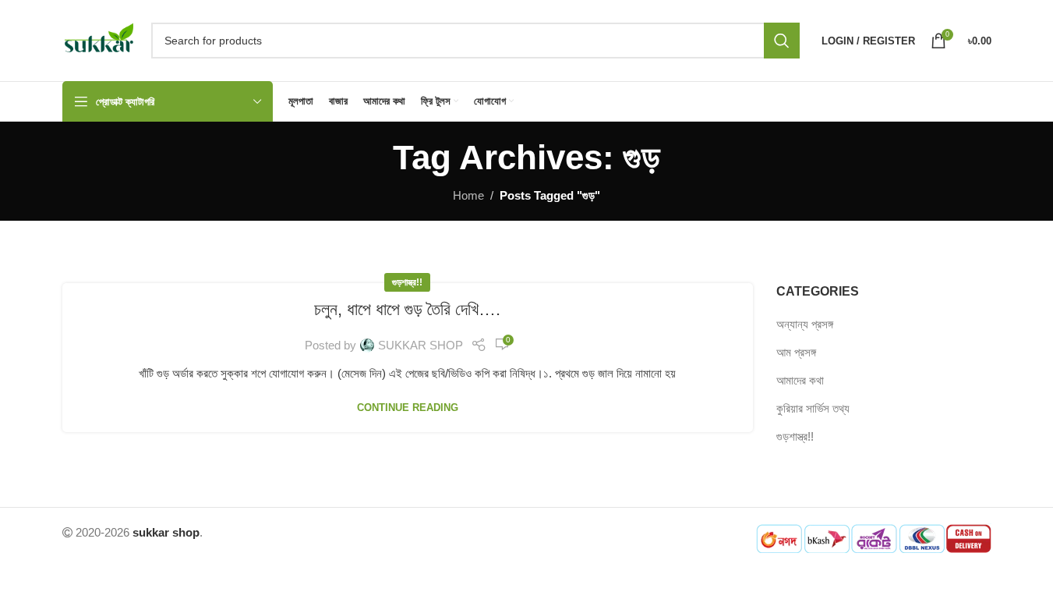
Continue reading (407, 407)
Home (468, 195)
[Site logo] (99, 39)
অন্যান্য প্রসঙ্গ (804, 324)
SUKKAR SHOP (420, 345)
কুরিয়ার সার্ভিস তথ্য (813, 408)
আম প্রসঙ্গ (796, 352)
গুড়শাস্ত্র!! (407, 282)
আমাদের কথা (800, 380)
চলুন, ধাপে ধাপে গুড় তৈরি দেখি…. (407, 309)
